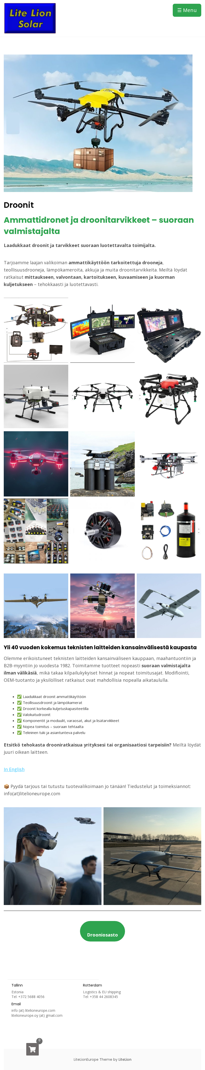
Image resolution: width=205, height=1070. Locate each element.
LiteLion (125, 1059)
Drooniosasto (102, 935)
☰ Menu (187, 10)
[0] (32, 1049)
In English (14, 769)
